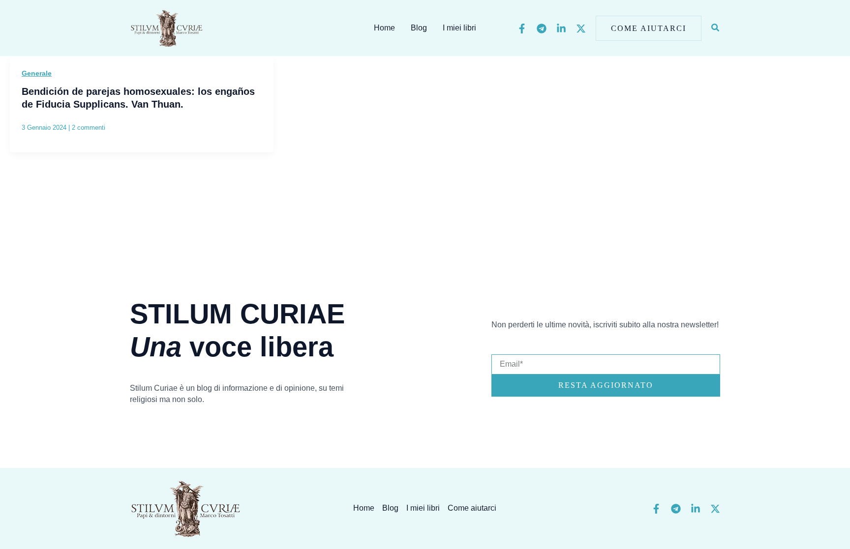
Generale (37, 73)
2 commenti (88, 127)
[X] (581, 28)
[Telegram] (541, 28)
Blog (419, 28)
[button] (648, 28)
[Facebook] (522, 28)
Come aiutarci (472, 508)
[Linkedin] (561, 28)
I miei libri (459, 28)
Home (384, 28)
